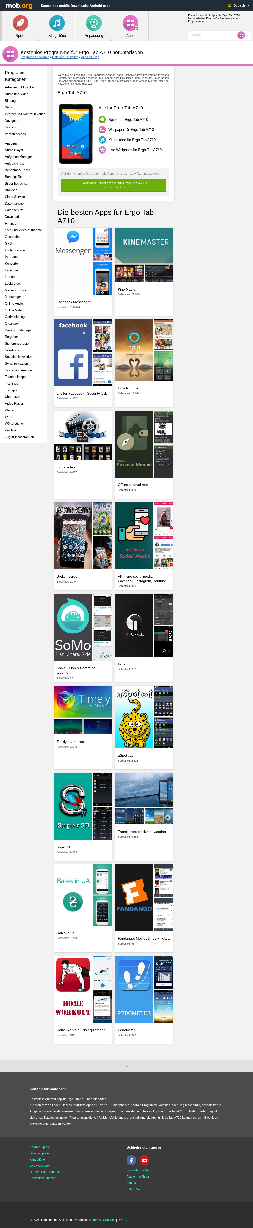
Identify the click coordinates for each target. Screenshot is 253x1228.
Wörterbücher (14, 423)
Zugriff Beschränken (19, 437)
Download (12, 217)
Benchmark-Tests (17, 170)
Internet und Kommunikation (25, 114)
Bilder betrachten (17, 183)
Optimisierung (15, 317)
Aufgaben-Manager (18, 157)
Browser (11, 190)
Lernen (10, 277)
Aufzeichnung (14, 163)
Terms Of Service (104, 1220)
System (10, 127)
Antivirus (11, 143)
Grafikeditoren (15, 250)
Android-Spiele (40, 1147)
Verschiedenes (15, 134)
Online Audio (14, 303)
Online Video (14, 310)
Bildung (10, 101)
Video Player (14, 403)
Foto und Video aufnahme (23, 230)
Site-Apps (12, 350)
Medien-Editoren (16, 290)
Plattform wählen (137, 1176)
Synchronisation (16, 363)
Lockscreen (13, 283)
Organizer (12, 323)
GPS (8, 243)
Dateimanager (15, 203)
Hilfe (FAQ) (133, 1189)
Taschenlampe (15, 377)
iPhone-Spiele (39, 1153)
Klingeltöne (37, 1159)
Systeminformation (18, 370)
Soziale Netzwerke (18, 357)
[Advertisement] (26, 524)
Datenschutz (14, 210)
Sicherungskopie (17, 343)
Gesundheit (13, 237)
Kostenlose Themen (43, 1178)
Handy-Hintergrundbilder (46, 1172)
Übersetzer (13, 397)
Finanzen (11, 223)
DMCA (122, 1220)
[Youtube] (146, 1164)
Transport (12, 390)
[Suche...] (242, 35)
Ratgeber (11, 337)
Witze (9, 417)
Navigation (12, 121)
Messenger (13, 297)
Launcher (11, 270)
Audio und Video (16, 94)
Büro (8, 107)
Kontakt (131, 1183)
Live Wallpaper (40, 1165)
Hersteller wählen (138, 1170)
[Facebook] (132, 1164)
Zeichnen (11, 430)
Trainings (11, 383)
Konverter (12, 263)
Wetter (9, 410)
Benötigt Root (14, 177)
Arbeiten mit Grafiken (20, 87)
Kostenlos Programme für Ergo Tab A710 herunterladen (114, 185)
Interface (11, 257)
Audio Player (14, 150)
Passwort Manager (18, 330)
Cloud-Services (16, 197)
